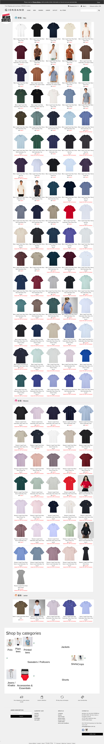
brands (60, 715)
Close (98, 2)
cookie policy (61, 721)
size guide (37, 720)
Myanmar (69, 743)
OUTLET (55, 10)
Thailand (73, 743)
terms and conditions (63, 723)
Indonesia (58, 743)
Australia (38, 743)
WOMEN (41, 10)
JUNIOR (48, 10)
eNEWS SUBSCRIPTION (17, 710)
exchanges (37, 718)
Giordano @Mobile (32, 743)
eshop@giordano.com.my (88, 726)
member (36, 713)
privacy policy (61, 718)
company (60, 713)
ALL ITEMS (63, 10)
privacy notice (61, 720)
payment (36, 715)
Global (43, 743)
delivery (36, 716)
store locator (61, 716)
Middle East (64, 743)
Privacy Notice (37, 2)
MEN (34, 10)
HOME (28, 10)
